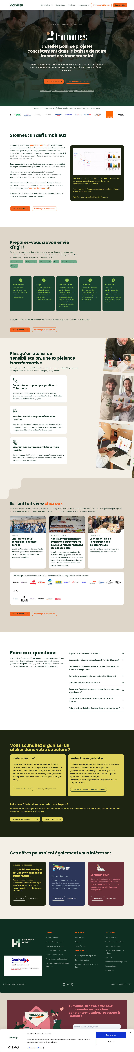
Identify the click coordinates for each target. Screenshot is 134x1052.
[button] (47, 5)
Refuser (111, 1042)
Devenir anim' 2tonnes (52, 819)
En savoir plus (33, 898)
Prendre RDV (120, 5)
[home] (16, 5)
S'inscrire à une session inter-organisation (88, 789)
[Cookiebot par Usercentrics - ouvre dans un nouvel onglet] (13, 1047)
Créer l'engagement (63, 24)
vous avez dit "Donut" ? (37, 188)
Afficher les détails (34, 1048)
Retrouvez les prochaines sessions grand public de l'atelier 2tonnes (67, 91)
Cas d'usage (60, 5)
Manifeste (72, 5)
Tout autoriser (111, 1035)
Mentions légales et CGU (121, 984)
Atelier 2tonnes (78, 24)
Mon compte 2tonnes (101, 5)
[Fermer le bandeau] (130, 1032)
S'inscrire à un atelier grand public (25, 819)
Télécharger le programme (78, 81)
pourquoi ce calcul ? (38, 145)
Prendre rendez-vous (54, 81)
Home (52, 24)
